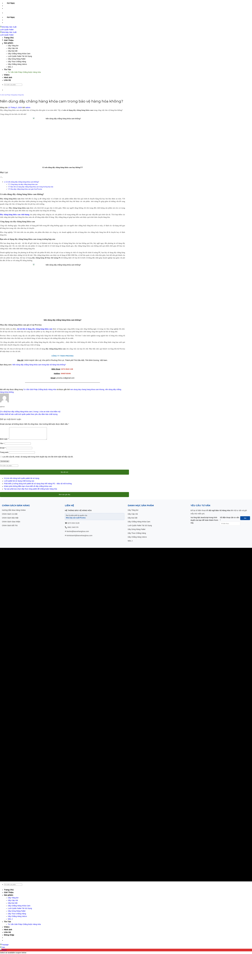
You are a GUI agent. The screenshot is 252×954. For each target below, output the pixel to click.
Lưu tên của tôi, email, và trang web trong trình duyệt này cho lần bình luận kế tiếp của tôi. (37, 457)
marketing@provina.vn (12, 8)
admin (27, 107)
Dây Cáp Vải (13, 48)
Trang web (4, 452)
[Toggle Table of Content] (1, 178)
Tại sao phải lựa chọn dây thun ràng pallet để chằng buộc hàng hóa (30, 489)
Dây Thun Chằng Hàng (17, 62)
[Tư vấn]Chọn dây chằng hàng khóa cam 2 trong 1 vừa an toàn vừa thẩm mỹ (30, 412)
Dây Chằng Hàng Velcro (17, 64)
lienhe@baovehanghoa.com (78, 531)
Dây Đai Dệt (12, 51)
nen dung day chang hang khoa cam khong (87, 389)
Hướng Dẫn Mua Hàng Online (14, 510)
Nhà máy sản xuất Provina (76, 518)
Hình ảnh (8, 77)
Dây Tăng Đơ (13, 46)
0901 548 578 (22, 3)
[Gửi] (5, 887)
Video (6, 75)
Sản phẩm (8, 43)
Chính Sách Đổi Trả (9, 525)
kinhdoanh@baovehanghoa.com (79, 536)
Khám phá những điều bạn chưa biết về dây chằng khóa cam (28, 486)
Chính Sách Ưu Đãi (9, 514)
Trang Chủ (9, 38)
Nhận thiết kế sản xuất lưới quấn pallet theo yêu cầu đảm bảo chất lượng (28, 414)
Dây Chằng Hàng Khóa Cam (19, 54)
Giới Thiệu (8, 40)
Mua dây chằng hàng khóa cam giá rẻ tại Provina (26, 189)
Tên (2, 443)
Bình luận (4, 439)
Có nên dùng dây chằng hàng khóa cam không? (22, 182)
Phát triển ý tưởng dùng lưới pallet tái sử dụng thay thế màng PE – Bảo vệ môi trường (38, 484)
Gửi (245, 518)
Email (3, 448)
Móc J (10, 67)
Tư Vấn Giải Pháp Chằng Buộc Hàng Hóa (24, 72)
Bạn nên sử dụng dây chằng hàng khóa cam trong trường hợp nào (32, 187)
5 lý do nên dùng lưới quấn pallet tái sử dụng (21, 478)
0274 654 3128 (73, 523)
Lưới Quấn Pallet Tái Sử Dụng (20, 56)
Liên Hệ (7, 80)
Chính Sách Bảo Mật (10, 518)
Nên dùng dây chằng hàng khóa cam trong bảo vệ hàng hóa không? (39, 365)
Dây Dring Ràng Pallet (16, 59)
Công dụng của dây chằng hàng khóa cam (24, 184)
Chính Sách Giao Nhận (11, 522)
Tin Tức (7, 69)
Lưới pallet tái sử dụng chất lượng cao (19, 481)
